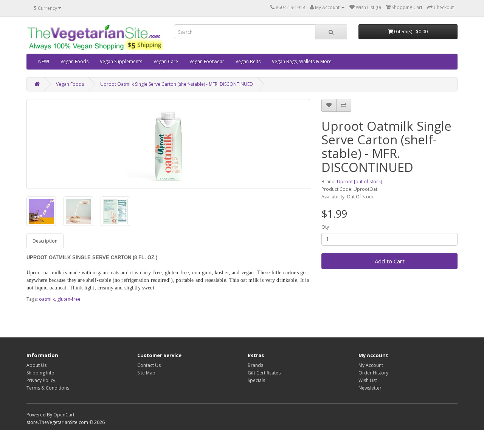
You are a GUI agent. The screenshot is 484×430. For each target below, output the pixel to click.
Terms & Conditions (47, 388)
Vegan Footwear (206, 61)
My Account (370, 365)
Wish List (367, 380)
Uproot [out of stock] (359, 181)
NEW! (43, 61)
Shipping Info (40, 373)
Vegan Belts (248, 61)
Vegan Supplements (121, 61)
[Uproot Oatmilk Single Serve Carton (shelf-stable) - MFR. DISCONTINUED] (168, 144)
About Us (36, 365)
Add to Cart (390, 261)
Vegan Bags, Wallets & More (302, 61)
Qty (325, 227)
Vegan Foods (74, 61)
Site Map (146, 373)
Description (45, 241)
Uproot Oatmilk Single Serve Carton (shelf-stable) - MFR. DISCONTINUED (176, 84)
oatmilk (47, 299)
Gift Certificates (264, 373)
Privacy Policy (40, 380)
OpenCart (63, 414)
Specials (256, 380)
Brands (255, 365)
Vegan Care (166, 61)
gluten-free (69, 299)
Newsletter (370, 388)
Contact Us (149, 365)
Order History (373, 373)
